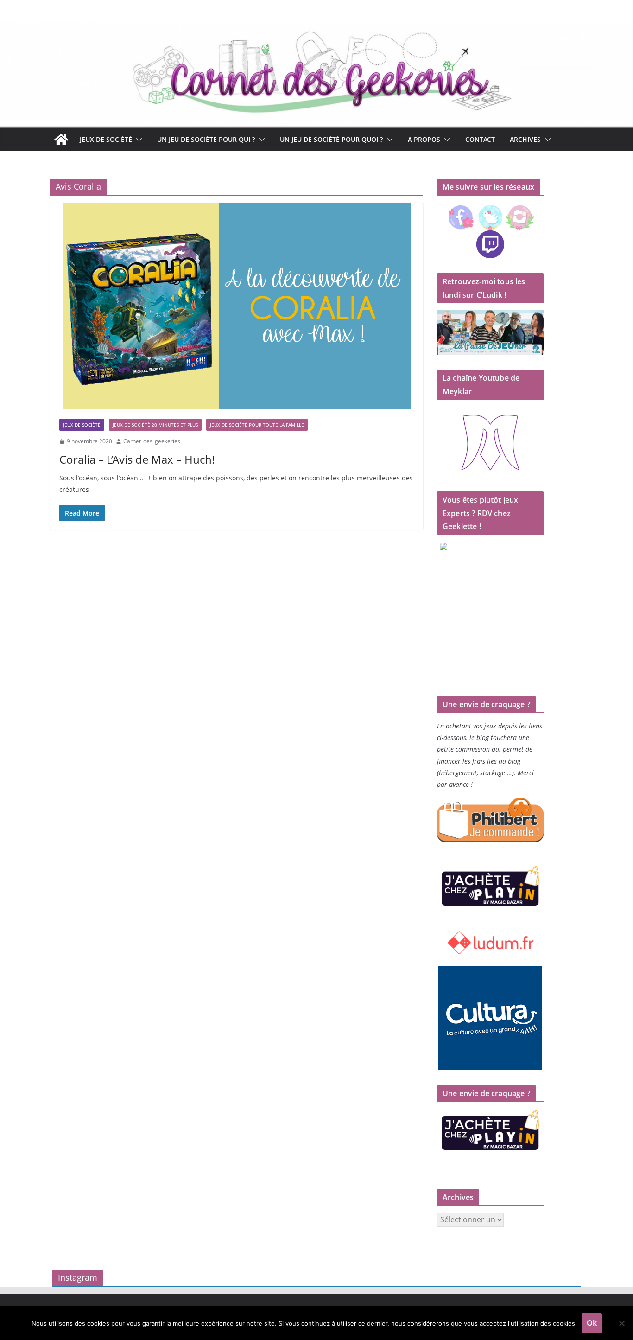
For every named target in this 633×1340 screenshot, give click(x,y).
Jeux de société (106, 139)
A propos (424, 139)
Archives (525, 139)
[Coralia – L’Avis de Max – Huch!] (236, 306)
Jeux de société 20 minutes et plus (155, 424)
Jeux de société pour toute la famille (257, 424)
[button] (137, 139)
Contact (480, 139)
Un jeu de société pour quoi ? (331, 139)
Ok (592, 1323)
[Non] (621, 1323)
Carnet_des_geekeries (151, 441)
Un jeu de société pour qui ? (206, 139)
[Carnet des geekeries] (316, 29)
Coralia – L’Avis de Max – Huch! (137, 459)
